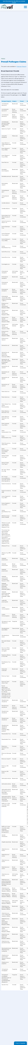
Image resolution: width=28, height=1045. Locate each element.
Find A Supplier (20, 1043)
